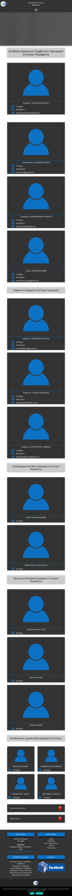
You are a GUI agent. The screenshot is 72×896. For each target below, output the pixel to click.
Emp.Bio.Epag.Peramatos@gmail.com (20, 851)
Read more (39, 893)
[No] (70, 891)
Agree (32, 893)
